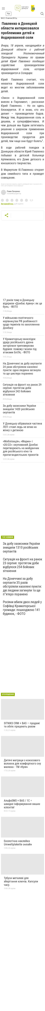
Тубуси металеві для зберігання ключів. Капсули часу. (21, 881)
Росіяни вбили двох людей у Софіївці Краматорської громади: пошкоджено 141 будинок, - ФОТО (22, 608)
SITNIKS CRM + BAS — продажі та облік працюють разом (22, 725)
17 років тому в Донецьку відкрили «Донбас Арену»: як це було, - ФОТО (22, 303)
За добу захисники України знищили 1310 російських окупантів (21, 547)
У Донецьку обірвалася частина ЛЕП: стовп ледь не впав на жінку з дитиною (22, 427)
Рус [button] (8, 13)
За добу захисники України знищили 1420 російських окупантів (19, 409)
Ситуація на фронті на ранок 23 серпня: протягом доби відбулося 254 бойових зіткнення (22, 565)
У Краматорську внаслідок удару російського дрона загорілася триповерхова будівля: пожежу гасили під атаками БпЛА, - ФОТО (19, 345)
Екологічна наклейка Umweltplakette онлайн (18, 842)
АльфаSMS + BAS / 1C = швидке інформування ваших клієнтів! (22, 804)
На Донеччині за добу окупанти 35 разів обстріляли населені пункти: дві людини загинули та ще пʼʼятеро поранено (22, 586)
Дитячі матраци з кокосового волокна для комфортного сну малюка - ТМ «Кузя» (22, 764)
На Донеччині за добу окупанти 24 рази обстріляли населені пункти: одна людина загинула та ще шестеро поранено (22, 368)
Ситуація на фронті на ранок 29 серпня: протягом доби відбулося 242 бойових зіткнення (22, 389)
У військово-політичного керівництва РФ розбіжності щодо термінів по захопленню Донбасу (21, 323)
